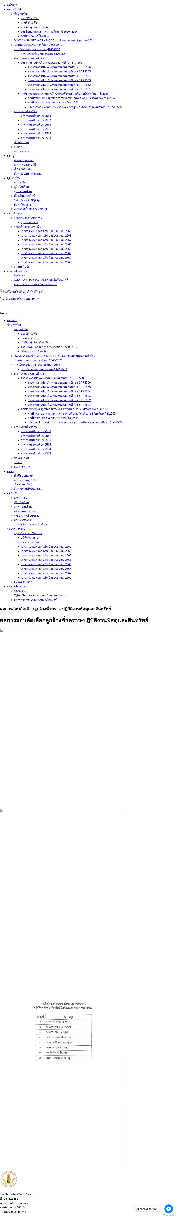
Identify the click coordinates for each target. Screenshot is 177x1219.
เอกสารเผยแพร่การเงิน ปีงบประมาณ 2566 (46, 244)
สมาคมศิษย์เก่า (23, 266)
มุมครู (10, 155)
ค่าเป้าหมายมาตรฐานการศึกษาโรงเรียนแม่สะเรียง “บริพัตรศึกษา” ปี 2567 (71, 98)
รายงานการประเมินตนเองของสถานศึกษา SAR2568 (52, 62)
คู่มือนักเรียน (21, 186)
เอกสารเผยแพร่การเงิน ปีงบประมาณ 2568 (46, 235)
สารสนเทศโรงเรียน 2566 (36, 124)
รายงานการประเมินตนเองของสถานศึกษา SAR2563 (59, 80)
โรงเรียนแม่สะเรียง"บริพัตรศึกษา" (20, 298)
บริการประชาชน (17, 271)
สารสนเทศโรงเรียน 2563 (36, 138)
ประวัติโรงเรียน (30, 18)
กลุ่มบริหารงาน (16, 213)
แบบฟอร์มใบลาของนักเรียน (30, 208)
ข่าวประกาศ (21, 142)
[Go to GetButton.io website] (168, 1215)
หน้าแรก (12, 4)
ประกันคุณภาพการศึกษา (29, 58)
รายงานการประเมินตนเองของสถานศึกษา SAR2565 (59, 71)
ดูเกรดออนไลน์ (23, 191)
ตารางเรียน (20, 182)
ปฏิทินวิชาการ (22, 204)
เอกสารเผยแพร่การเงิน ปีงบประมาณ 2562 (46, 257)
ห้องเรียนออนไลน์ (24, 195)
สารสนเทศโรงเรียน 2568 (36, 115)
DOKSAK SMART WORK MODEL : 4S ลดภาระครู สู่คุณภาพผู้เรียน (54, 40)
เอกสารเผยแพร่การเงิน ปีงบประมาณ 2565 (46, 248)
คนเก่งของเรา (22, 151)
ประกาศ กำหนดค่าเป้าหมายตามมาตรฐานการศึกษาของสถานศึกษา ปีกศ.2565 (75, 107)
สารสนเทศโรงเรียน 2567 (36, 120)
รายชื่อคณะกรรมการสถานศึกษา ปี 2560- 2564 (49, 31)
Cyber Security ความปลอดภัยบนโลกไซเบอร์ (41, 279)
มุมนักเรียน (13, 177)
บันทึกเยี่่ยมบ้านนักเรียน (28, 173)
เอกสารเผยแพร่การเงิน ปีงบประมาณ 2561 (46, 262)
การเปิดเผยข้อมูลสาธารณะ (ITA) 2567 (44, 53)
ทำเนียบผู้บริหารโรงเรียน (35, 27)
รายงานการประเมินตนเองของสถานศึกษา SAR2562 (59, 84)
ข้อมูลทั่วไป (14, 9)
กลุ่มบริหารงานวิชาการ (28, 217)
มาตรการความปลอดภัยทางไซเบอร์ (35, 284)
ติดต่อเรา (19, 275)
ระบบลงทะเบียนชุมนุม (27, 200)
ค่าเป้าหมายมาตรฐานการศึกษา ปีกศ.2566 (53, 102)
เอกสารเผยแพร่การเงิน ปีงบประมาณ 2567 (46, 239)
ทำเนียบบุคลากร (24, 160)
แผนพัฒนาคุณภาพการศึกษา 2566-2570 (38, 44)
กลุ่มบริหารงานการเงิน (27, 226)
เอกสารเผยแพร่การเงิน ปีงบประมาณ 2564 (46, 253)
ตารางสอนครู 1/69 (25, 164)
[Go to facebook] (168, 1208)
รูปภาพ (18, 146)
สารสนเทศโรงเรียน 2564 (36, 133)
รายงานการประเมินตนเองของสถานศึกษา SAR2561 (59, 89)
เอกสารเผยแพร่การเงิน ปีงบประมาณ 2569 (46, 231)
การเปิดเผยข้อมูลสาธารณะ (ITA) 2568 (37, 49)
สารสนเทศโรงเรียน (25, 111)
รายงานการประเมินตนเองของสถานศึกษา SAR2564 (59, 76)
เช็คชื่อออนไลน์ (23, 169)
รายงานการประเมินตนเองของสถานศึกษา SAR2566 (59, 67)
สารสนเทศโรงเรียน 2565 (36, 129)
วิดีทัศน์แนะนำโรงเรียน (35, 35)
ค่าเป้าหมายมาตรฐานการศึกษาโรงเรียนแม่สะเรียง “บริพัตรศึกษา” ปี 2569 (65, 93)
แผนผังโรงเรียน (30, 22)
